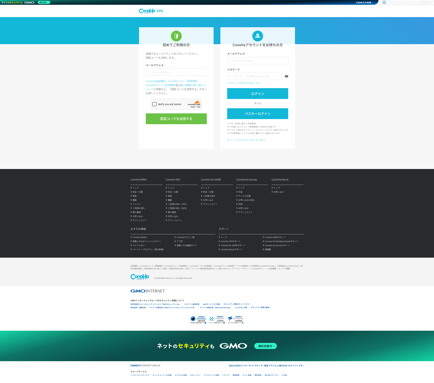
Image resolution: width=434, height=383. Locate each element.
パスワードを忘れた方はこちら (243, 83)
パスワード (233, 69)
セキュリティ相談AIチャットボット (237, 304)
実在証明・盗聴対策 (138, 307)
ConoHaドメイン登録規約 (183, 81)
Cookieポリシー (259, 268)
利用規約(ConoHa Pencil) (287, 265)
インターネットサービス (140, 375)
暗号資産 (258, 375)
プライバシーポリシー (240, 268)
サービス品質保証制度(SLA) (203, 268)
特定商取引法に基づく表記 (155, 268)
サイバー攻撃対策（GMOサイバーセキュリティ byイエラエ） (172, 307)
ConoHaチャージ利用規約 (160, 85)
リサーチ (225, 375)
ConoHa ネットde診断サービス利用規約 (231, 265)
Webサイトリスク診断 (211, 304)
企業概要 (272, 268)
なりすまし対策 (241, 307)
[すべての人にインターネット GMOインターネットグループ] (410, 2)
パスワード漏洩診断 (191, 304)
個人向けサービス (271, 375)
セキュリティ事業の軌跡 (260, 307)
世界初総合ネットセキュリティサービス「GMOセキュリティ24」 (156, 304)
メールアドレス (155, 65)
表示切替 (286, 76)
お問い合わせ (223, 268)
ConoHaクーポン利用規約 (201, 265)
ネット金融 (247, 375)
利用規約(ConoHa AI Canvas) (263, 265)
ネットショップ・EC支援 (162, 375)
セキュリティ (195, 375)
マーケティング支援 (211, 375)
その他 (284, 375)
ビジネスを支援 (181, 375)
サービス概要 (284, 268)
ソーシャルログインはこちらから (247, 140)
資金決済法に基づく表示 (179, 268)
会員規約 (134, 265)
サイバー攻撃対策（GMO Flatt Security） (216, 307)
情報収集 (236, 375)
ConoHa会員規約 (155, 81)
